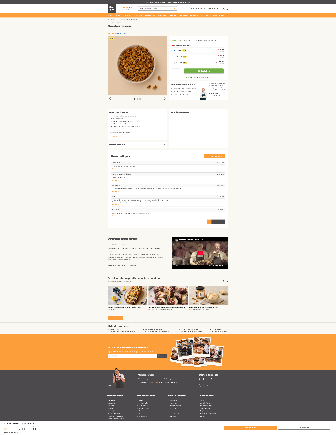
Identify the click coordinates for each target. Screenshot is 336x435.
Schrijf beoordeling (215, 156)
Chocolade (142, 411)
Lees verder (98, 426)
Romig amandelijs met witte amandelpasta (203, 308)
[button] (52, 432)
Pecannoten (173, 411)
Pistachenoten (174, 413)
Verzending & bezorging (115, 416)
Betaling (111, 406)
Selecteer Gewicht (181, 45)
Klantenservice (201, 8)
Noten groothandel (206, 406)
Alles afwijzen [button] (304, 428)
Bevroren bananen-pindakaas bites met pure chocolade (166, 308)
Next (165, 98)
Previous (110, 98)
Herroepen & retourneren (116, 419)
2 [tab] (137, 99)
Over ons (203, 400)
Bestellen (205, 71)
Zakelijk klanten (205, 403)
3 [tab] (140, 99)
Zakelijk (191, 8)
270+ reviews (125, 9)
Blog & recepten (205, 411)
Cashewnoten (173, 400)
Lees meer (114, 137)
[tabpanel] (137, 65)
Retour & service (113, 411)
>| (222, 222)
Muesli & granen (144, 408)
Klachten (111, 408)
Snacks (141, 413)
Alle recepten (115, 318)
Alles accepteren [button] (250, 428)
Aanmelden (162, 356)
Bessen (123, 19)
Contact (202, 416)
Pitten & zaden (143, 403)
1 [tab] (135, 99)
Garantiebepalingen (114, 413)
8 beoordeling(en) (120, 33)
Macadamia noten (175, 406)
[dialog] (168, 428)
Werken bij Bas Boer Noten (208, 413)
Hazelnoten (173, 403)
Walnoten (172, 416)
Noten (141, 400)
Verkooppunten (213, 8)
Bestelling (111, 400)
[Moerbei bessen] (137, 65)
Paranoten (172, 408)
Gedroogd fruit (115, 19)
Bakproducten (143, 416)
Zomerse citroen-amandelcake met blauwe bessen (124, 308)
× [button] (334, 422)
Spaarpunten (112, 403)
